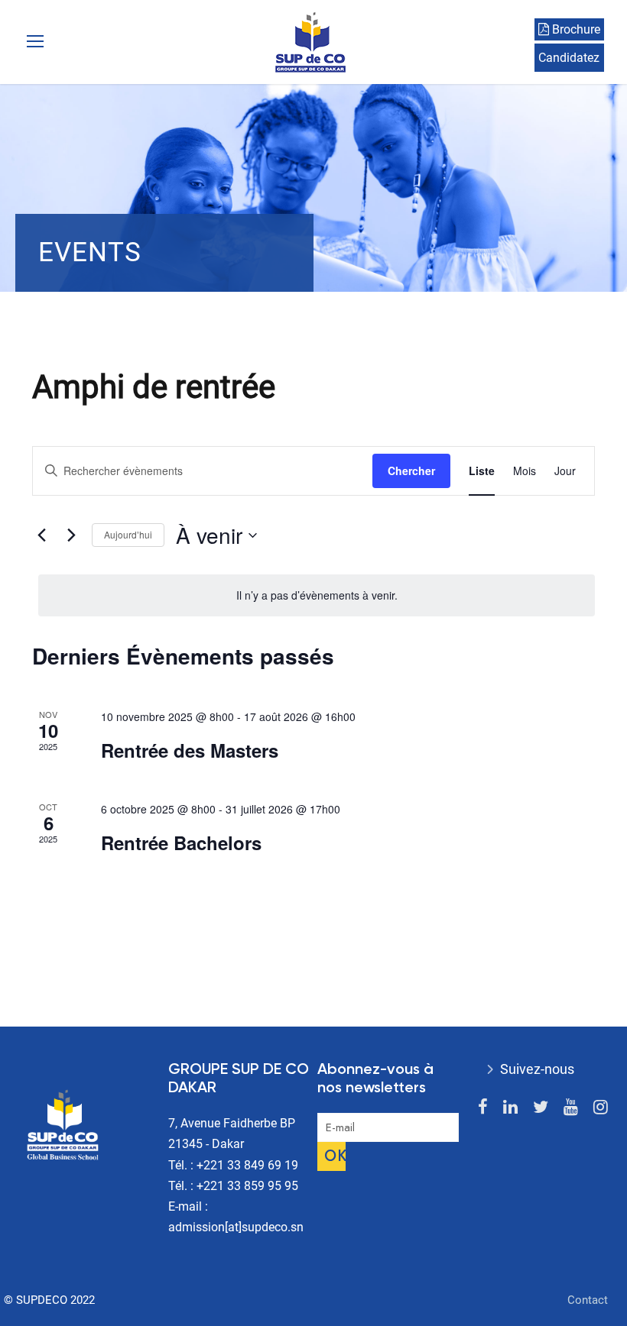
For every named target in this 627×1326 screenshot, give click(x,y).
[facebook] (483, 1107)
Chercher (411, 470)
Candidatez (568, 57)
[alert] (316, 595)
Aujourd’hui (128, 534)
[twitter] (540, 1107)
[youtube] (571, 1107)
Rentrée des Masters (189, 750)
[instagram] (600, 1107)
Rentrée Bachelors (181, 842)
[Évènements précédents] (41, 535)
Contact (587, 1300)
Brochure (574, 29)
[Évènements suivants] (71, 535)
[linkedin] (510, 1107)
